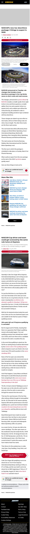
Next (24, 64)
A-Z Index (21, 517)
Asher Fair (6, 248)
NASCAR (4, 102)
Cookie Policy (5, 515)
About (3, 504)
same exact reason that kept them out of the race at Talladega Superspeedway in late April (13, 380)
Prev (6, 64)
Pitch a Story (21, 509)
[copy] (10, 38)
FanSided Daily (5, 509)
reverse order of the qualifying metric (16, 346)
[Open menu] (2, 2)
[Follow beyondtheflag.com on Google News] (26, 170)
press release (22, 99)
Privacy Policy (5, 512)
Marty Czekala (7, 34)
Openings (21, 504)
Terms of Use (22, 512)
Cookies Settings (6, 520)
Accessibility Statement (8, 517)
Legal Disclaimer (23, 515)
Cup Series (18, 159)
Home (2, 225)
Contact (3, 507)
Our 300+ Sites (22, 507)
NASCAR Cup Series (10, 225)
